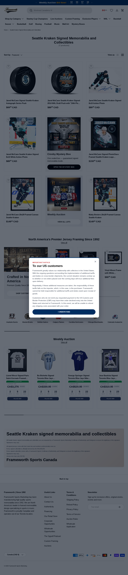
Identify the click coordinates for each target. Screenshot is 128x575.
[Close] (95, 261)
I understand (64, 312)
